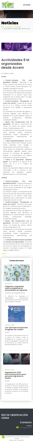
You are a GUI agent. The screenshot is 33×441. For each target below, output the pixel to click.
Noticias (9, 27)
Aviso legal (6, 437)
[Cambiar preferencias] (3, 437)
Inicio (2, 27)
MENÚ (27, 5)
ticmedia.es (20, 440)
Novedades (17, 27)
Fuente (3, 254)
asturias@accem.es (26, 428)
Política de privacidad (16, 437)
